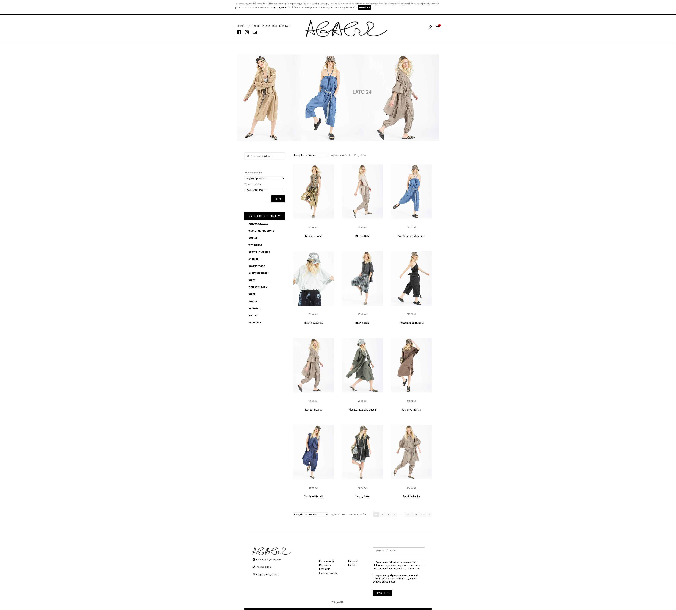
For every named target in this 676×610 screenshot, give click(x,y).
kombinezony (256, 266)
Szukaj (247, 156)
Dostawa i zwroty (328, 572)
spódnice (254, 308)
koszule (253, 301)
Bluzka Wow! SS (313, 322)
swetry (253, 315)
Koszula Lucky (313, 409)
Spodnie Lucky (411, 496)
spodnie (253, 259)
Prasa (266, 26)
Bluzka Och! (362, 236)
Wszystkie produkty (261, 230)
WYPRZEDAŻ (255, 244)
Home (241, 26)
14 (408, 514)
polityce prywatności (280, 7)
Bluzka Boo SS (313, 236)
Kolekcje (253, 26)
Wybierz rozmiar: (253, 184)
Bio (274, 26)
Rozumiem (364, 7)
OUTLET (252, 237)
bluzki (252, 294)
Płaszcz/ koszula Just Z (362, 409)
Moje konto (325, 565)
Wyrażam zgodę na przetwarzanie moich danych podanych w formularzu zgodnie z (396, 578)
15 (415, 514)
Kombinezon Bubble (411, 322)
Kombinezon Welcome (411, 236)
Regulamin (324, 568)
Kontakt (285, 26)
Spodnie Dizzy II (313, 496)
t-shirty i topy (257, 287)
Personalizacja (258, 223)
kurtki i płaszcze (259, 252)
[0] (437, 28)
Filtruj (278, 198)
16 (423, 514)
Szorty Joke (362, 496)
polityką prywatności (384, 581)
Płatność (352, 560)
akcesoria (254, 322)
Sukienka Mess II (411, 409)
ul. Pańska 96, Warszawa (268, 559)
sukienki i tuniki (258, 273)
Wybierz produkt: (253, 172)
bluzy (251, 280)
